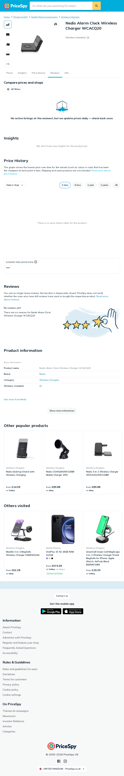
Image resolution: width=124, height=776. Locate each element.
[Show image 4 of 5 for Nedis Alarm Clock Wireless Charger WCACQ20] (8, 54)
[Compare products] (55, 24)
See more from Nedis (15, 399)
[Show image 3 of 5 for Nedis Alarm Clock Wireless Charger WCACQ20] (8, 44)
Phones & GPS (20, 17)
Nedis (42, 374)
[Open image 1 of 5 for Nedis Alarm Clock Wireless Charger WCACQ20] (32, 44)
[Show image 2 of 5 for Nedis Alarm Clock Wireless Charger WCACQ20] (8, 34)
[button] (7, 64)
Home (7, 17)
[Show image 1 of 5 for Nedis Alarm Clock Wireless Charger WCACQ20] (8, 24)
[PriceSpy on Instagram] (65, 760)
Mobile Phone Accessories (44, 17)
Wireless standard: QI (77, 37)
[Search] (96, 6)
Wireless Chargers (70, 17)
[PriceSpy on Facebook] (59, 760)
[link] (23, 462)
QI (40, 385)
